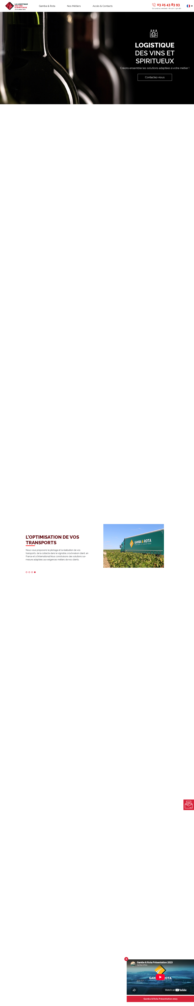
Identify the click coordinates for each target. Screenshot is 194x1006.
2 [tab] (30, 573)
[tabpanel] (97, 548)
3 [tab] (33, 573)
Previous (23, 548)
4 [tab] (35, 573)
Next (170, 548)
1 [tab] (27, 573)
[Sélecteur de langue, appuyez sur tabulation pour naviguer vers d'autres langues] (190, 6)
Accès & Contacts (103, 6)
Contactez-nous (155, 77)
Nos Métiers (74, 6)
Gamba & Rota (47, 6)
